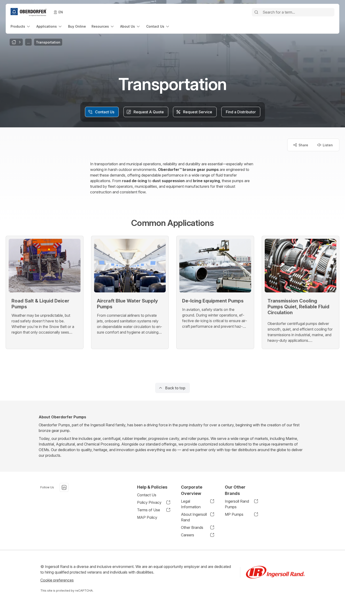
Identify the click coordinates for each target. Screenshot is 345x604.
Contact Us (146, 495)
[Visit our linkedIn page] (64, 487)
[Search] (256, 12)
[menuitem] (21, 26)
